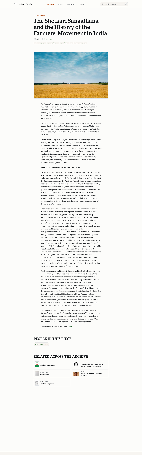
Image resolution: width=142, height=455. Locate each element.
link (70, 326)
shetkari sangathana (40, 43)
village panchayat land (80, 43)
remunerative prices (53, 43)
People (60, 4)
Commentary (71, 4)
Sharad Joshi (48, 39)
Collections (50, 4)
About (82, 4)
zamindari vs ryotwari (66, 43)
